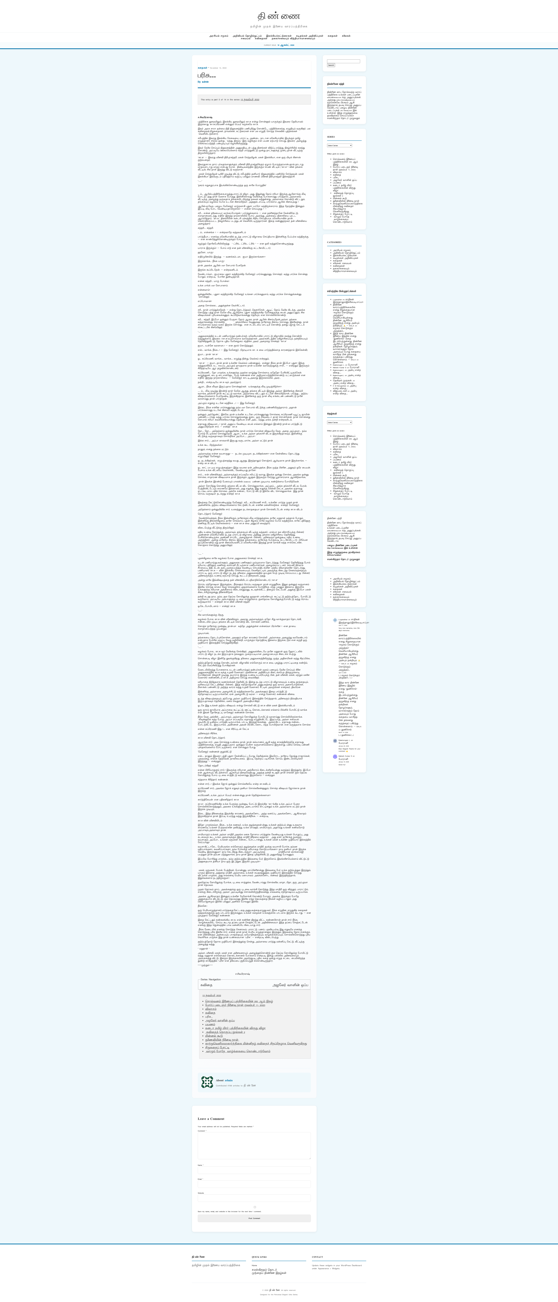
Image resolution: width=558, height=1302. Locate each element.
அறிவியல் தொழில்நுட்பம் (247, 35)
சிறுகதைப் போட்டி (217, 1048)
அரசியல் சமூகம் (218, 35)
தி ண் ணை (279, 15)
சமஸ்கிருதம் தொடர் (264, 1270)
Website (201, 1193)
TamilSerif (337, 555)
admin (205, 82)
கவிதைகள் (261, 38)
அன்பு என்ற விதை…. (344, 383)
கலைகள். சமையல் (342, 263)
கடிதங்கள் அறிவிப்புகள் (309, 35)
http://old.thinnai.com (335, 548)
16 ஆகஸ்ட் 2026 (285, 45)
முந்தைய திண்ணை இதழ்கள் (269, 1273)
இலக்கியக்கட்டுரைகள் (279, 35)
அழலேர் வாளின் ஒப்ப (290, 985)
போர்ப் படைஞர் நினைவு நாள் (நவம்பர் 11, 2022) (235, 1005)
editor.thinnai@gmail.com (345, 100)
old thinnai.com (346, 110)
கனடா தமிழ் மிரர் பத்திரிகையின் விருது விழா (235, 1028)
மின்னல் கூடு (214, 1036)
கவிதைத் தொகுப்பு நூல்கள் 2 (225, 1032)
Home (254, 1265)
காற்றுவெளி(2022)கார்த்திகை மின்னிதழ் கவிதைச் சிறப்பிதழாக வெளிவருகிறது (256, 1044)
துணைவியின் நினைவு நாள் (222, 1040)
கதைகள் (333, 35)
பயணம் (210, 1024)
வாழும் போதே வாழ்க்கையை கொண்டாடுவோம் (237, 1051)
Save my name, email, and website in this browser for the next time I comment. (229, 1211)
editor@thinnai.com (334, 97)
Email (200, 1179)
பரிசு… (336, 177)
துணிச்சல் (338, 362)
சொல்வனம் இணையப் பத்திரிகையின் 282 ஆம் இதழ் (239, 1001)
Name (201, 1165)
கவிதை (206, 985)
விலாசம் (210, 1009)
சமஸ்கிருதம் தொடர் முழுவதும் (343, 559)
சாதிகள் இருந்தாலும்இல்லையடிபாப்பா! (348, 301)
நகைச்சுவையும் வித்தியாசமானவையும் (293, 38)
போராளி (352, 364)
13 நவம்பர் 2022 (249, 100)
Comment (202, 1130)
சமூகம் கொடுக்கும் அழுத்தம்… (343, 329)
